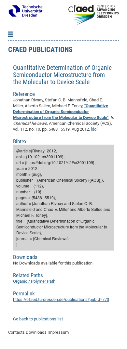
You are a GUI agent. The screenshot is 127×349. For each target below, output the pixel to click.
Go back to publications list (38, 319)
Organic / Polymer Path (34, 281)
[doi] (94, 129)
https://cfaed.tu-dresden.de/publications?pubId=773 (61, 299)
